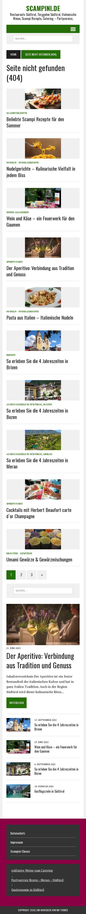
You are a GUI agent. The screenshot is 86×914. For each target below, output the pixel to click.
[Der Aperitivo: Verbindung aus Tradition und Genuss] (43, 255)
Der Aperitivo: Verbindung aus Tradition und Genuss (40, 271)
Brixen (10, 354)
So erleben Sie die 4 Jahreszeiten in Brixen (37, 364)
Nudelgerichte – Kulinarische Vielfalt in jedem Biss (40, 171)
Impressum (16, 842)
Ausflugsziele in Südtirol (24, 404)
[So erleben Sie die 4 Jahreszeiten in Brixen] (43, 348)
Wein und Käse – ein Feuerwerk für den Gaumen (40, 221)
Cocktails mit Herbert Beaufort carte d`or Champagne (38, 513)
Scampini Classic (20, 851)
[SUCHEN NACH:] (43, 38)
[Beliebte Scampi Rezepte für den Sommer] (43, 106)
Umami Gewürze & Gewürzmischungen (39, 559)
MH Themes (62, 910)
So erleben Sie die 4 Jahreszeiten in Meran (37, 463)
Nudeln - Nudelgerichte (22, 162)
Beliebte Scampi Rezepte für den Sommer (35, 122)
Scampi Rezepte (16, 113)
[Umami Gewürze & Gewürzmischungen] (43, 546)
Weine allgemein (17, 212)
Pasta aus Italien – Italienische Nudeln (39, 317)
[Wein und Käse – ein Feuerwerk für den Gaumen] (43, 205)
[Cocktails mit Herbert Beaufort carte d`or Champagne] (43, 497)
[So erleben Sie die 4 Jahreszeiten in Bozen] (43, 398)
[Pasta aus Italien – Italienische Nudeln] (43, 305)
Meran (47, 454)
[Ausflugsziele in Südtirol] (18, 795)
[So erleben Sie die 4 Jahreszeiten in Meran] (43, 447)
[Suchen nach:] (43, 590)
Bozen (47, 404)
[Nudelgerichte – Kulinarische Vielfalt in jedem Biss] (43, 156)
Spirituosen (14, 261)
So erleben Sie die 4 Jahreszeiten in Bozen (37, 413)
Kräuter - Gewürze (19, 553)
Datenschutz (17, 833)
